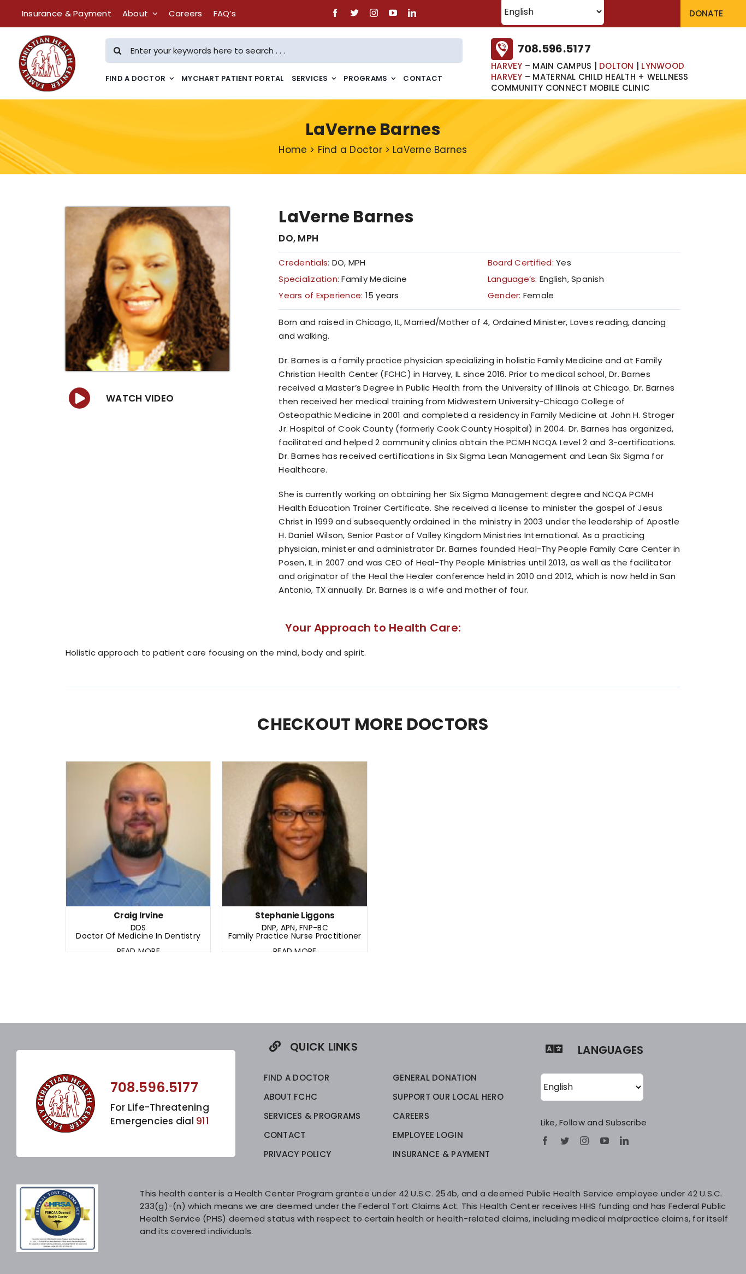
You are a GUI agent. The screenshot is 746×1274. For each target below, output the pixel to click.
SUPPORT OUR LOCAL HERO (448, 1096)
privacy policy (297, 1154)
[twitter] (355, 13)
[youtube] (393, 13)
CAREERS (411, 1116)
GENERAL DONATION (435, 1077)
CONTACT (285, 1135)
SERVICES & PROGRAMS (312, 1116)
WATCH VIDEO (140, 398)
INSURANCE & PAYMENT (441, 1154)
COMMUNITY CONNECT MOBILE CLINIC (570, 87)
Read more (138, 951)
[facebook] (335, 13)
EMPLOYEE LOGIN (428, 1135)
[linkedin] (412, 13)
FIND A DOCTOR (296, 1077)
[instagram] (374, 13)
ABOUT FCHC (291, 1096)
